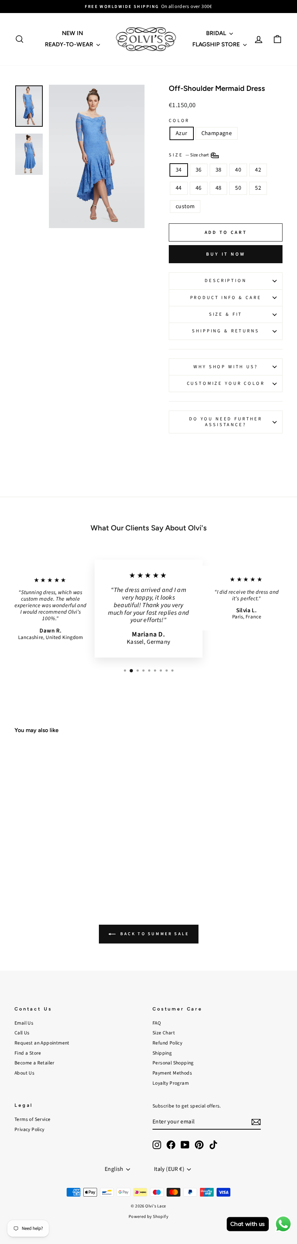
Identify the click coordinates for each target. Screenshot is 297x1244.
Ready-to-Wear (70, 44)
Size (189, 155)
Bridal (216, 33)
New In (72, 33)
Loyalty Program (170, 1083)
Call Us (22, 1032)
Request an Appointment (42, 1042)
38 (219, 170)
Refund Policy (167, 1042)
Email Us (23, 1023)
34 (179, 170)
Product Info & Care (226, 297)
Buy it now (225, 254)
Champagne (216, 133)
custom (185, 206)
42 (258, 170)
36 (199, 170)
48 (219, 188)
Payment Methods (172, 1072)
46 (199, 188)
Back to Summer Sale (153, 934)
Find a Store (27, 1053)
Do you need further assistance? (225, 422)
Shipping (162, 1053)
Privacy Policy (29, 1129)
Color (179, 120)
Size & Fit (225, 314)
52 (258, 188)
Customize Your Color (226, 383)
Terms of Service (32, 1119)
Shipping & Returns (225, 331)
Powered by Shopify (148, 1217)
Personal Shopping (173, 1062)
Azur (182, 133)
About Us (24, 1072)
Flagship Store (216, 44)
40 (238, 170)
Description (225, 280)
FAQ (156, 1023)
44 (179, 188)
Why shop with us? (225, 366)
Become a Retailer (34, 1062)
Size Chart (163, 1032)
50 (238, 188)
